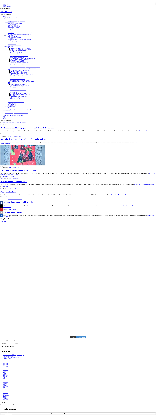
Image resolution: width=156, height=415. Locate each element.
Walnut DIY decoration (14, 87)
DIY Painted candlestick (15, 97)
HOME (4, 16)
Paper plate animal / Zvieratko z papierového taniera (20, 70)
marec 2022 (5, 365)
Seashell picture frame (12, 44)
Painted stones (10, 40)
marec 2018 (5, 391)
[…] (144, 184)
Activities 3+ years (9, 76)
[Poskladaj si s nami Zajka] (5, 207)
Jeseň (9, 63)
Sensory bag (10, 28)
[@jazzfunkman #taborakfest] (97, 281)
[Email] (1, 212)
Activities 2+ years (9, 46)
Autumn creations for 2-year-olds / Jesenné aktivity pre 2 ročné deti (23, 68)
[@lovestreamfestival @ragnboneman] (136, 302)
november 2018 (6, 383)
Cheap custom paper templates (16, 71)
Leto (9, 55)
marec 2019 (5, 381)
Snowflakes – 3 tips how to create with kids (18, 72)
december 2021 (6, 368)
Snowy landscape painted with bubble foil (18, 93)
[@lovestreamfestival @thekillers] (20, 302)
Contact (4, 116)
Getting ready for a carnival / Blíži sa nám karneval (20, 48)
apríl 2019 (5, 379)
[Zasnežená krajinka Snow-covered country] (22, 165)
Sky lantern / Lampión (14, 65)
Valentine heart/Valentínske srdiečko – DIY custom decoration (22, 81)
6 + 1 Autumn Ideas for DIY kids (14, 45)
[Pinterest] (1, 209)
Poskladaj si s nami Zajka (11, 212)
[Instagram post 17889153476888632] (136, 324)
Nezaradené (10, 167)
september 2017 (6, 398)
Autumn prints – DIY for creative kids (17, 88)
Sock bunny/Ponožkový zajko (16, 53)
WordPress (13, 411)
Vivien (1, 124)
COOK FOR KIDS (7, 110)
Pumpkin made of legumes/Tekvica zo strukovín (19, 85)
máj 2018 (5, 389)
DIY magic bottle (11, 33)
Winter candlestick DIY (12, 36)
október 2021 (5, 370)
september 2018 (6, 385)
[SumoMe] (1, 215)
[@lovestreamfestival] (97, 302)
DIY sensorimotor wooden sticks (13, 182)
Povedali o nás (6, 114)
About (4, 117)
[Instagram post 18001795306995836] (20, 281)
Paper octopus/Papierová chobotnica (17, 61)
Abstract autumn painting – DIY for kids (18, 90)
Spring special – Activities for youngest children (19, 80)
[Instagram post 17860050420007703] (97, 259)
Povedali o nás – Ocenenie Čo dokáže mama (14, 115)
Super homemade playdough (13, 27)
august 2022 (5, 364)
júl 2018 (4, 387)
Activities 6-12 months (9, 22)
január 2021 (5, 372)
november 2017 (6, 396)
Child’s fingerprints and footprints (14, 37)
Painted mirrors (11, 38)
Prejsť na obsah (3, 1)
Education (10, 124)
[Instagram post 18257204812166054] (136, 281)
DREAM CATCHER (12, 103)
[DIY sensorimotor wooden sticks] (7, 176)
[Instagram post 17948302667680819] (59, 259)
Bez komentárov (15, 124)
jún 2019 (4, 378)
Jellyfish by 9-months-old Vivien (14, 26)
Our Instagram (5, 118)
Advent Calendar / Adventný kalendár (17, 75)
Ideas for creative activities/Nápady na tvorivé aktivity (20, 59)
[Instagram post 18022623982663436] (97, 237)
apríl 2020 (5, 374)
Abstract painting (11, 30)
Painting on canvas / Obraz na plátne (17, 57)
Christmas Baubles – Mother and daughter (18, 96)
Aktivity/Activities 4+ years (10, 101)
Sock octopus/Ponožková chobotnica (17, 60)
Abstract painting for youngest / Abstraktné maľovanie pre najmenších (21, 31)
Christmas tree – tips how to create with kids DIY (19, 73)
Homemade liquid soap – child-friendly (17, 84)
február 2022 (5, 366)
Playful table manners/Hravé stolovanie (17, 64)
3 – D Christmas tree (14, 95)
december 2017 (6, 395)
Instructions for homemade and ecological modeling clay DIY (20, 34)
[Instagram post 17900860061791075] (59, 237)
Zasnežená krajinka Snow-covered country (16, 102)
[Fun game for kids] (4, 186)
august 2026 (5, 363)
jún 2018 (4, 388)
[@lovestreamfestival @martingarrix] (59, 302)
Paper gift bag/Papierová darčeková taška (18, 52)
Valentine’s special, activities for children (18, 50)
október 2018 (5, 384)
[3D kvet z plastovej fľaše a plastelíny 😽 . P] (97, 324)
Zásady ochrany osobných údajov (11, 17)
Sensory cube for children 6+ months (15, 23)
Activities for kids (6, 18)
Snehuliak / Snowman (12, 104)
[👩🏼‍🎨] (59, 324)
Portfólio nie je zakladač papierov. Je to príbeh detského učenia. (27, 128)
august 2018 (5, 386)
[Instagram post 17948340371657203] (20, 324)
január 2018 (5, 394)
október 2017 (5, 397)
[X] (1, 206)
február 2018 (5, 393)
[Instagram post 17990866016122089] (20, 237)
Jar (8, 47)
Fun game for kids (13, 92)
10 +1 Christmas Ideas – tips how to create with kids (20, 94)
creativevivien (6, 11)
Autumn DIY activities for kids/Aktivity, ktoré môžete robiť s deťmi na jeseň (25, 67)
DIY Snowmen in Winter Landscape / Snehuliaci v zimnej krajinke (23, 74)
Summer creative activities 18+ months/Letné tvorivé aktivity (19, 39)
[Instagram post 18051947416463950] (59, 281)
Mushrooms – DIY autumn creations (17, 86)
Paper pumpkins (11, 42)
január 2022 (5, 367)
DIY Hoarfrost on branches (15, 98)
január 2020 (5, 375)
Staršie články (3, 221)
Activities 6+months (12, 24)
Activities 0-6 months (9, 19)
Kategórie (2, 404)
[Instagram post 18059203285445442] (136, 259)
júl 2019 (4, 377)
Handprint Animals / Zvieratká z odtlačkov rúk (19, 56)
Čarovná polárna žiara (12, 105)
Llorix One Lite (3, 411)
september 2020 (6, 373)
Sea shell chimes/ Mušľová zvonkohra (15, 41)
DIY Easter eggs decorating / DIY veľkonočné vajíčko (20, 49)
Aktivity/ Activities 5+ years (10, 106)
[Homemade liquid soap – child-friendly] (8, 196)
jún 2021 (4, 371)
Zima (9, 69)
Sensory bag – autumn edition (13, 25)
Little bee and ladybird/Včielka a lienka (17, 79)
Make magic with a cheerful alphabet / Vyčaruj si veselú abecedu (22, 58)
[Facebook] (1, 202)
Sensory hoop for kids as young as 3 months (16, 21)
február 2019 (5, 382)
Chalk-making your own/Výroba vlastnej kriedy (19, 62)
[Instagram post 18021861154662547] (20, 259)
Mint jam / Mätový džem (10, 111)
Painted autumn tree (11, 29)
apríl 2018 (5, 390)
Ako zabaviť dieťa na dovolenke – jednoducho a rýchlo (21, 109)
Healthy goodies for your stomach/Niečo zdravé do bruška (16, 113)
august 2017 (5, 399)
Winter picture (13, 99)
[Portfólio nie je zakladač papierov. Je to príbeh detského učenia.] (13, 122)
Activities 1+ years (9, 35)
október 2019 (5, 376)
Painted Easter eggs (14, 51)
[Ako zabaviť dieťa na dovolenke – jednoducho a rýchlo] (11, 133)
